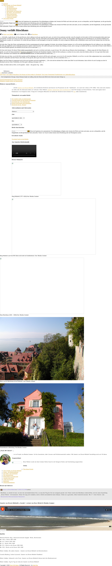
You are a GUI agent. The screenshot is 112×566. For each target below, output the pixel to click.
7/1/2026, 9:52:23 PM (22, 489)
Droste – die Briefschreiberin (10, 472)
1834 (1, 74)
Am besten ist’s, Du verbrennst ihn (21, 102)
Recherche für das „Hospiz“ (19, 104)
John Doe (35, 565)
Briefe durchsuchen (12, 14)
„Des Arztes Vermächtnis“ (48, 74)
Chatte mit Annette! (12, 17)
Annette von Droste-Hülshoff (25, 87)
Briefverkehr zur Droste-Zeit (14, 11)
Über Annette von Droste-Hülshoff (12, 5)
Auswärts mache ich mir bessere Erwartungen (24, 100)
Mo (0, 531)
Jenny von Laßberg (9, 34)
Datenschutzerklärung (9, 482)
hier (74, 91)
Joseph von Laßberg (64, 74)
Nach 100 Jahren (14, 565)
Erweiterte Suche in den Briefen (20, 139)
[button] (20, 52)
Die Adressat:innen (11, 9)
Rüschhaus (35, 34)
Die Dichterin (10, 6)
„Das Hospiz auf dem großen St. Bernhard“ (30, 74)
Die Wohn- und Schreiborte (14, 12)
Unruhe (3, 531)
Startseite (5, 3)
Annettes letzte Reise (12, 15)
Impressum (6, 481)
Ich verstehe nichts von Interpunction (21, 99)
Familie (57, 74)
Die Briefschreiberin (12, 8)
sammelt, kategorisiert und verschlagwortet (59, 89)
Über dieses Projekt (8, 18)
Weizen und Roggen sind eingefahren (21, 103)
